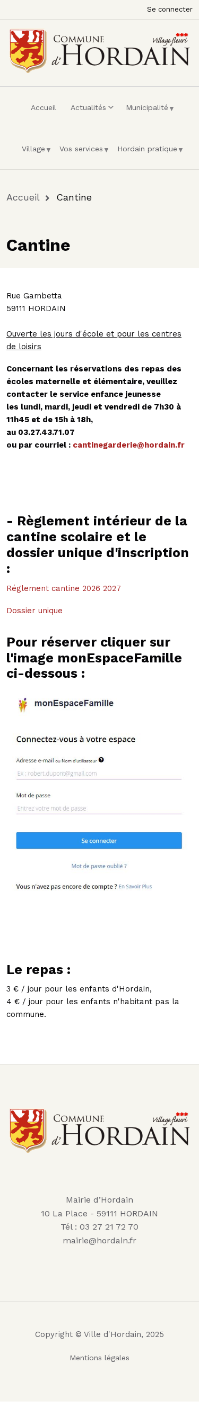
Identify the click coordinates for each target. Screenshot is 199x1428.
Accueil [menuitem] (43, 107)
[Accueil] (99, 49)
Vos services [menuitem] (78, 153)
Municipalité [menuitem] (144, 112)
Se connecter (170, 9)
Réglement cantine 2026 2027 (63, 588)
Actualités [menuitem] (85, 112)
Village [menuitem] (30, 153)
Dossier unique (34, 610)
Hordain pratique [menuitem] (144, 153)
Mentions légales (99, 1357)
